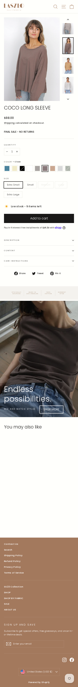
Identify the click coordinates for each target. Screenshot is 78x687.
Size (6, 179)
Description (12, 240)
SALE (6, 603)
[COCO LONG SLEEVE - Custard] (10, 519)
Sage (68, 168)
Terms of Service (14, 572)
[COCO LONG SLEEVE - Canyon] (32, 519)
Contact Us (11, 544)
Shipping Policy (13, 555)
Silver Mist (37, 168)
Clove (45, 168)
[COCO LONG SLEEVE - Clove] (28, 519)
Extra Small (13, 184)
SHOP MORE (51, 409)
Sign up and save (20, 624)
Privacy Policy (12, 567)
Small (30, 184)
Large (61, 184)
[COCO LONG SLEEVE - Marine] (6, 519)
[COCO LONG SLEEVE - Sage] (41, 519)
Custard (15, 168)
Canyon (53, 168)
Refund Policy (12, 561)
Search (8, 549)
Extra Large (13, 194)
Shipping (9, 122)
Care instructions (16, 261)
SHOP (7, 592)
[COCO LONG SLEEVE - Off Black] (15, 519)
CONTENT (9, 250)
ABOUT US (10, 609)
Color (12, 162)
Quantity (10, 145)
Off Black (22, 168)
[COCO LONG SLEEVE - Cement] (37, 519)
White (30, 168)
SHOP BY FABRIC (13, 598)
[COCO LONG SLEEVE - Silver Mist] (23, 519)
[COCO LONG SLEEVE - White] (19, 519)
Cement (60, 168)
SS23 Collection (13, 586)
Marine (7, 168)
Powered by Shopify (39, 682)
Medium (45, 184)
